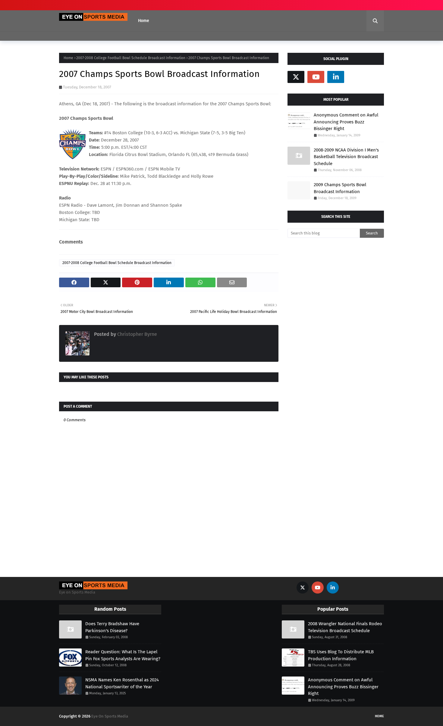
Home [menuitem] (143, 20)
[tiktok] (355, 77)
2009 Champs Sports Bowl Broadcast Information (340, 188)
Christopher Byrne (136, 334)
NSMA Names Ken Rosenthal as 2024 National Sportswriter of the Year (122, 683)
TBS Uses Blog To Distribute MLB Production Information (341, 655)
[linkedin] (335, 77)
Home (68, 58)
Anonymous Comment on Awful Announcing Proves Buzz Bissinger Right (346, 121)
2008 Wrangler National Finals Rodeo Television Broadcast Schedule (345, 627)
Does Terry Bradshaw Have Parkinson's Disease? (112, 627)
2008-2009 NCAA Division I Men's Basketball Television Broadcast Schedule (346, 156)
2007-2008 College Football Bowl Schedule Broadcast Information (130, 58)
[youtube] (315, 77)
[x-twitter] (295, 77)
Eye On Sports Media (109, 716)
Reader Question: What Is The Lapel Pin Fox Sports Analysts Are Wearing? (122, 655)
